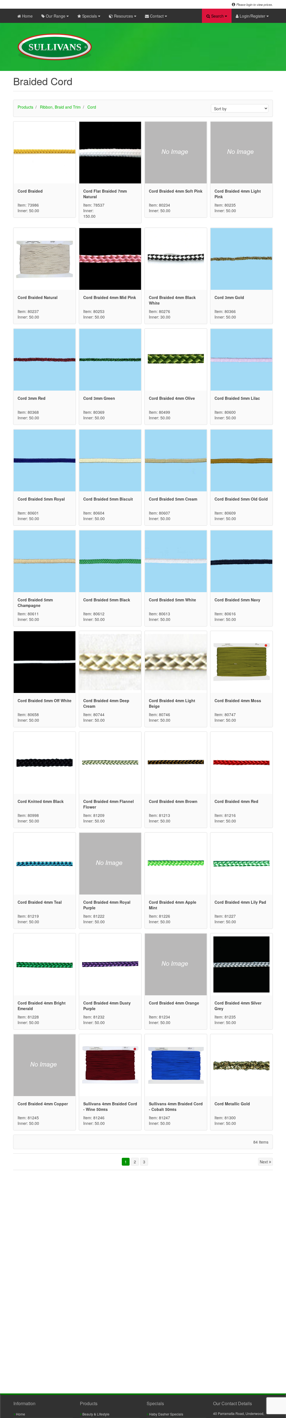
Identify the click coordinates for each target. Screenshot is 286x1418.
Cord (91, 107)
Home (27, 16)
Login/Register (252, 16)
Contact (157, 16)
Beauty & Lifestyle (95, 1414)
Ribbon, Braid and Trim (60, 107)
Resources (123, 16)
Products (25, 107)
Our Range (55, 16)
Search (217, 16)
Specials (89, 16)
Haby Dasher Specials (165, 1414)
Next (264, 1161)
